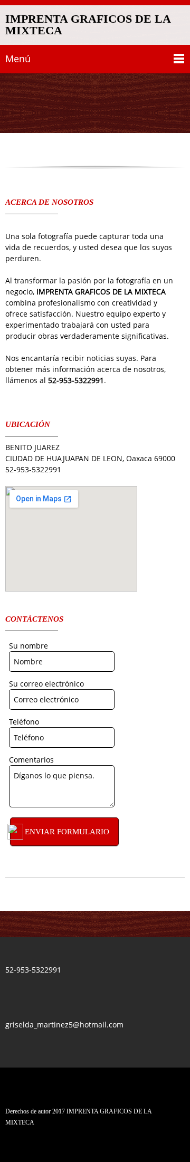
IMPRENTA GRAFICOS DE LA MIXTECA (87, 25)
